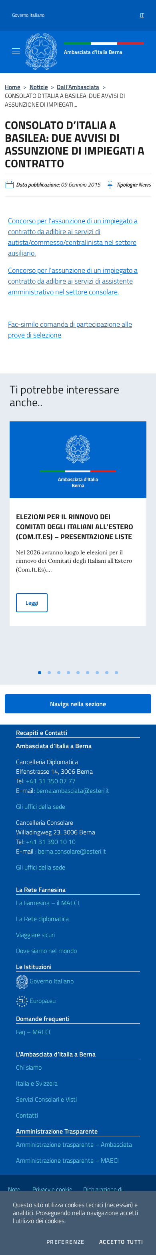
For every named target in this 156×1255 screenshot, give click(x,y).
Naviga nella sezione (78, 704)
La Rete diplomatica (42, 918)
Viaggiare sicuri (35, 934)
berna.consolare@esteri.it (72, 851)
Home (12, 86)
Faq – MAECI (33, 1032)
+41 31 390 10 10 (50, 841)
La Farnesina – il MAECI (47, 902)
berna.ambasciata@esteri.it (72, 790)
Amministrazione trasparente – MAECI (67, 1160)
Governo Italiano (28, 15)
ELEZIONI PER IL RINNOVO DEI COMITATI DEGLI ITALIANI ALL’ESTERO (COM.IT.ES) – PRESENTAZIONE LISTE (74, 526)
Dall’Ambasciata (78, 86)
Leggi (37, 602)
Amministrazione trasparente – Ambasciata (74, 1144)
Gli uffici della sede (40, 806)
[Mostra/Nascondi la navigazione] (16, 51)
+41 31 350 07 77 (51, 781)
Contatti (27, 1115)
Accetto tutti (121, 1242)
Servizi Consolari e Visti (46, 1099)
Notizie (39, 86)
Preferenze (65, 1242)
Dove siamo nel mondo (46, 950)
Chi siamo (29, 1067)
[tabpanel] (78, 543)
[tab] (39, 672)
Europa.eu (42, 1000)
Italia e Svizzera (37, 1083)
